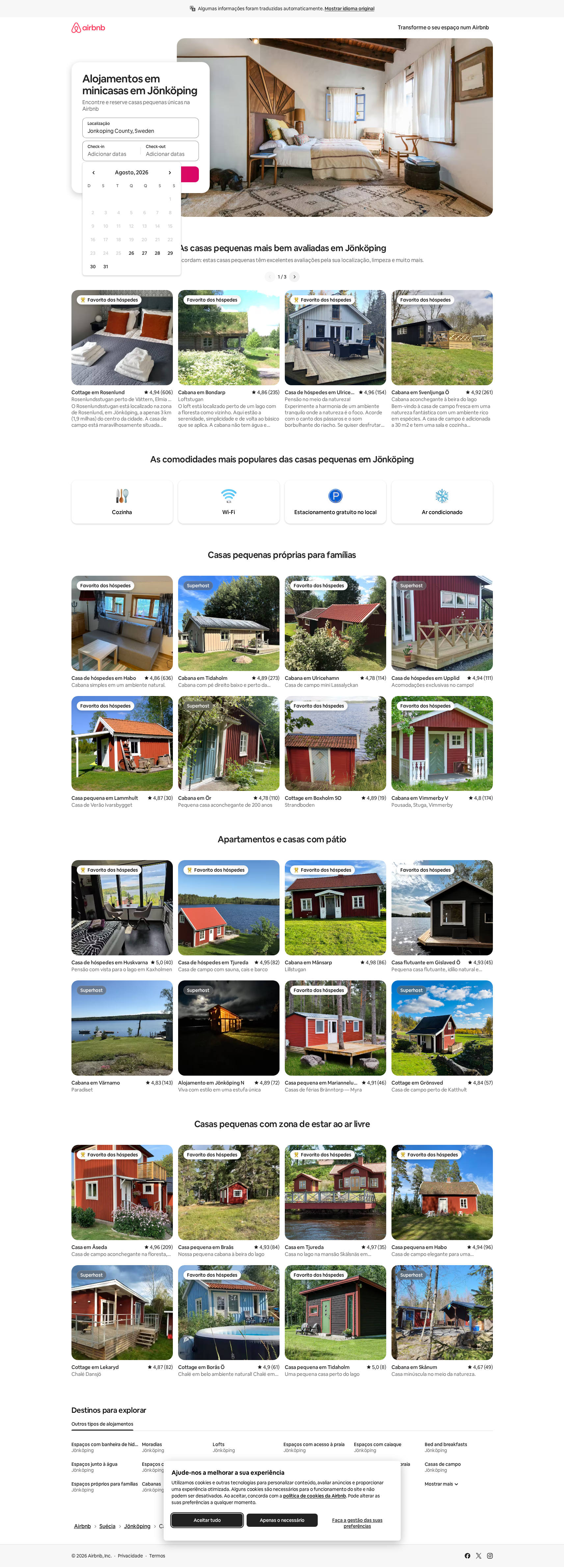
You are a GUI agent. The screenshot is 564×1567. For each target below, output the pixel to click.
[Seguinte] (294, 277)
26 (131, 253)
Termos (157, 1556)
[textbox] (111, 154)
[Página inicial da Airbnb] (88, 27)
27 (144, 253)
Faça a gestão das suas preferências (357, 1523)
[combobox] (141, 131)
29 (170, 253)
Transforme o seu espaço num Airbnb (443, 27)
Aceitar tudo (207, 1520)
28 (157, 253)
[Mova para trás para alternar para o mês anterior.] (94, 173)
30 (93, 267)
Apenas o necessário (282, 1520)
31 (105, 267)
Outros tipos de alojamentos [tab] (102, 1424)
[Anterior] (270, 277)
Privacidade (130, 1556)
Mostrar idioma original (349, 9)
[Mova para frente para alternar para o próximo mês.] (170, 173)
